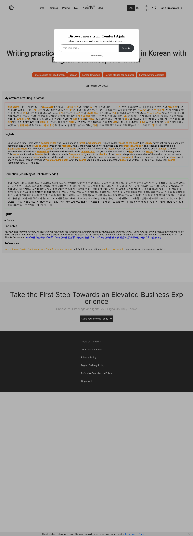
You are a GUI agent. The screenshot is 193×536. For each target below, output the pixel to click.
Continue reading (96, 56)
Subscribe (126, 48)
